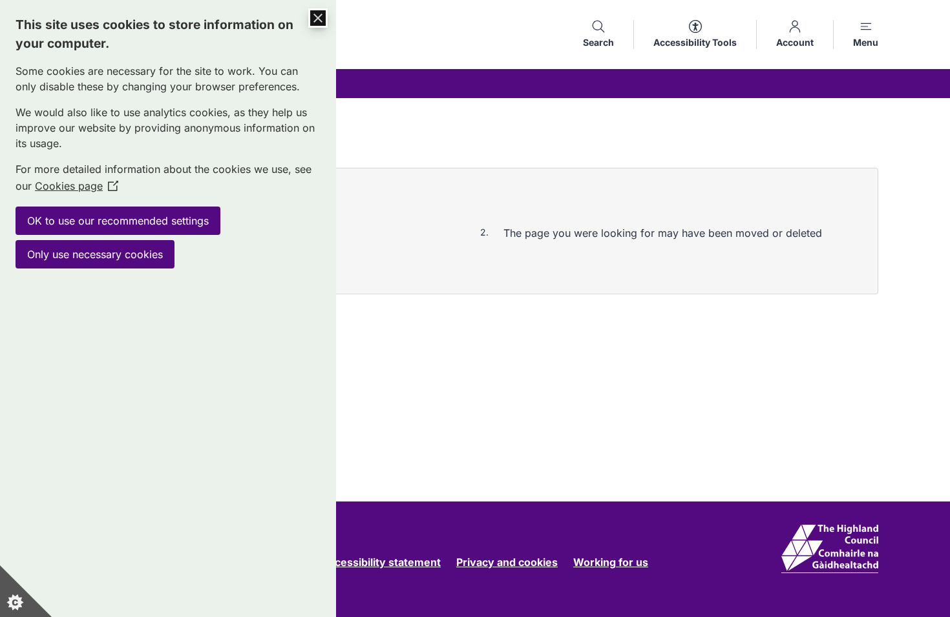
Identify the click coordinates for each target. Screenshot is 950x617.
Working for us (610, 562)
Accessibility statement (381, 562)
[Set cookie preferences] (26, 591)
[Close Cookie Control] (318, 18)
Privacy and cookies (507, 562)
